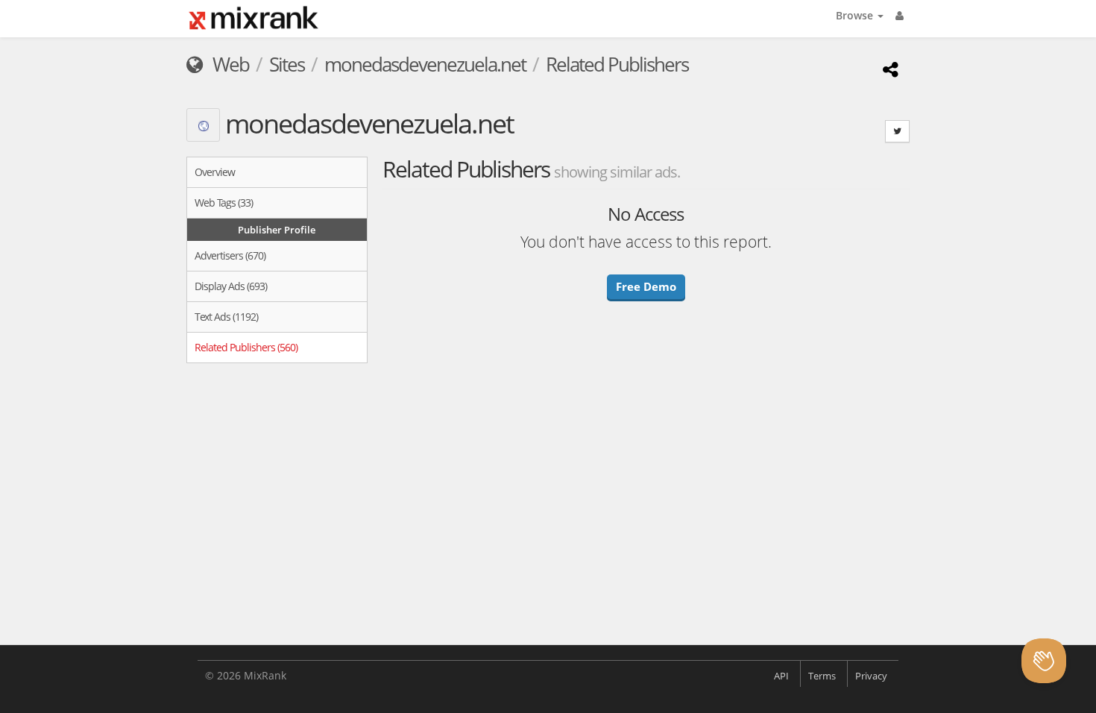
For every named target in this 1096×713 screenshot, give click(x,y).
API (781, 675)
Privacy (871, 675)
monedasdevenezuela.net (425, 64)
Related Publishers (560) (246, 347)
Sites (286, 64)
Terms (822, 675)
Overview (215, 172)
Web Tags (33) (224, 202)
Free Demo (646, 286)
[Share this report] (888, 69)
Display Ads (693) (231, 286)
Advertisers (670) (230, 255)
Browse (856, 15)
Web (229, 64)
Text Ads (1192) (226, 317)
